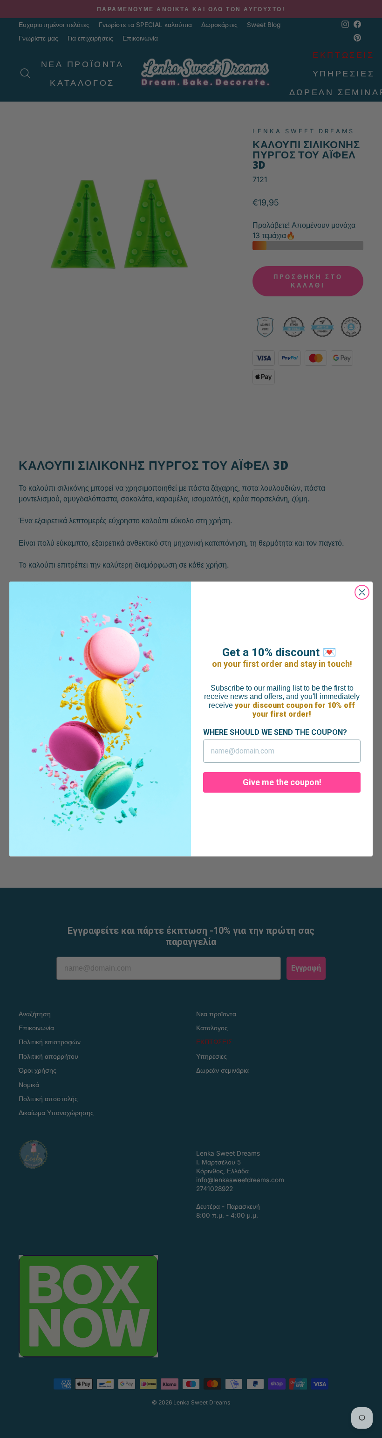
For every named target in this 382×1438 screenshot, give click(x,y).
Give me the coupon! (282, 782)
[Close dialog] (362, 592)
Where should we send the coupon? (275, 732)
